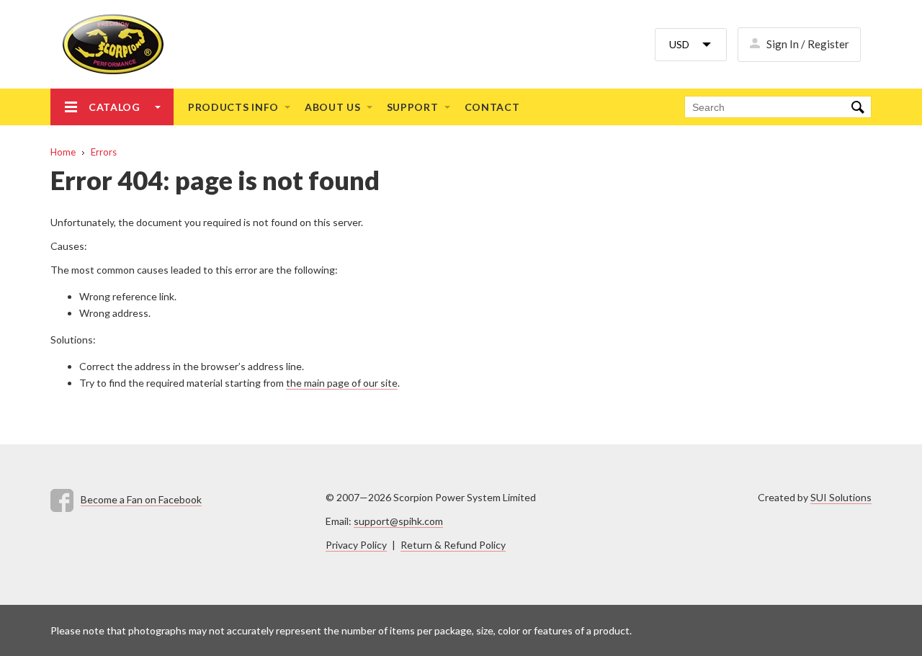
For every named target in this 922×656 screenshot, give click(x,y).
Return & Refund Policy (453, 545)
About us (333, 107)
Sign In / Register (807, 43)
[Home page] (107, 44)
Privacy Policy (356, 545)
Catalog (114, 107)
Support (413, 107)
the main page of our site (342, 383)
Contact (492, 107)
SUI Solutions (841, 497)
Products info (233, 107)
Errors (104, 152)
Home (63, 152)
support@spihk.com (398, 521)
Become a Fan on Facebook (141, 499)
